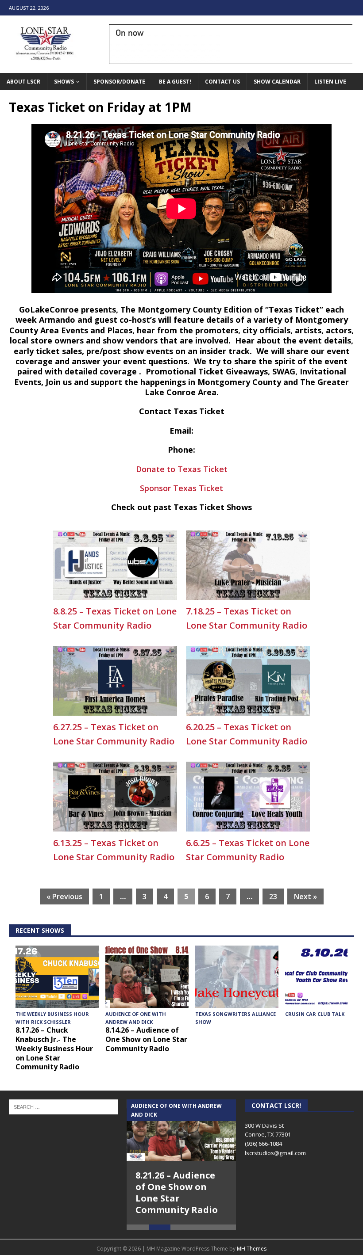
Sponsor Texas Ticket (181, 488)
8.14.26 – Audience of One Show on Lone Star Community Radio (146, 1039)
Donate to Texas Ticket (182, 469)
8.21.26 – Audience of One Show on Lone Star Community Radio (176, 1192)
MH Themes (251, 1248)
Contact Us (222, 81)
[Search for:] (63, 1106)
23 (273, 896)
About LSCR (23, 81)
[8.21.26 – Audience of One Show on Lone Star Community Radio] (181, 1130)
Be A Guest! (175, 81)
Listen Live (330, 81)
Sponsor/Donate (119, 81)
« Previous (64, 896)
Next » (305, 896)
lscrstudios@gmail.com (275, 1153)
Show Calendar (277, 81)
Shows (64, 81)
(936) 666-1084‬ (263, 1144)
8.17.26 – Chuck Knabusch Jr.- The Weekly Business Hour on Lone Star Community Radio (54, 1048)
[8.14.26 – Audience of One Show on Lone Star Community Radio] (147, 977)
